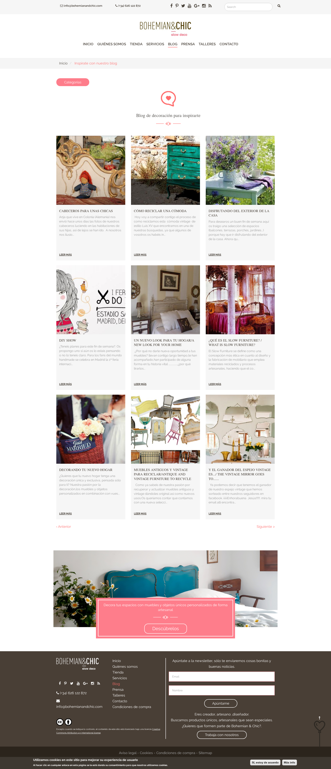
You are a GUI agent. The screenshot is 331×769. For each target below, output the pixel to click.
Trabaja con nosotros (222, 735)
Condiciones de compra (131, 707)
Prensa (188, 44)
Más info (289, 762)
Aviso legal (127, 753)
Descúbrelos (165, 628)
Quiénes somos (111, 44)
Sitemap (205, 753)
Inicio (88, 44)
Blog (172, 44)
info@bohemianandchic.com (82, 5)
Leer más (65, 254)
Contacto (229, 44)
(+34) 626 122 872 (129, 5)
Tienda (136, 44)
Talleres (207, 44)
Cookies (146, 753)
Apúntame (220, 703)
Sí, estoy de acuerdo (265, 762)
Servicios (155, 44)
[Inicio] (165, 29)
